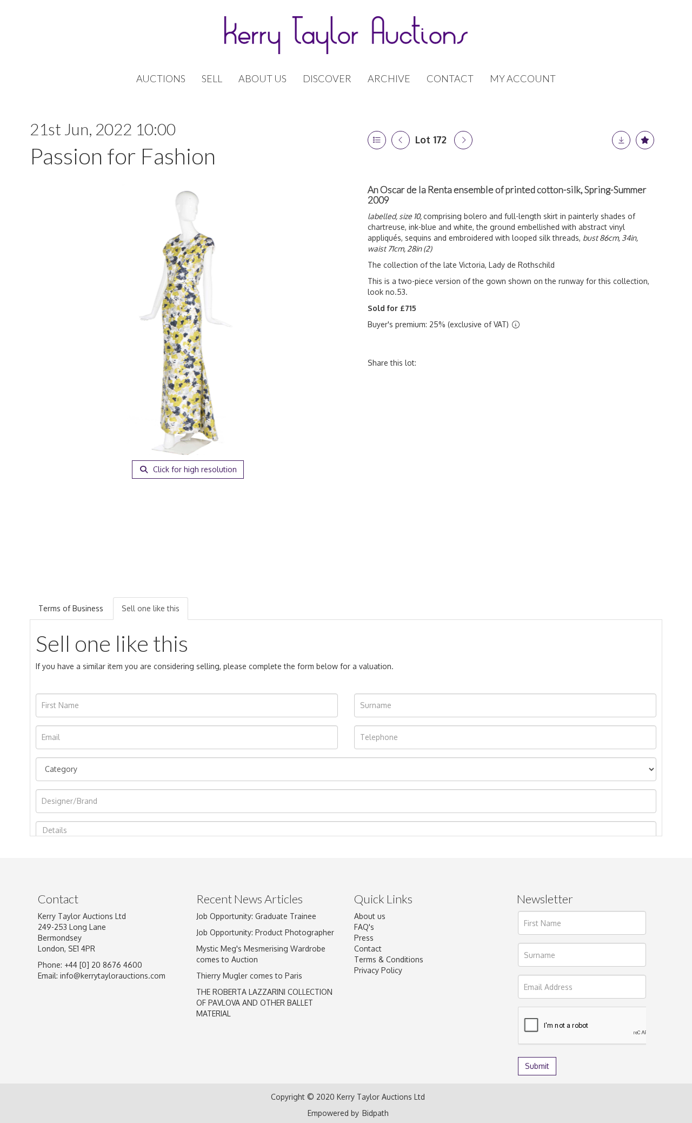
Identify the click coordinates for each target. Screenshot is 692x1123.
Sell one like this (150, 608)
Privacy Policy (378, 970)
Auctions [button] (160, 78)
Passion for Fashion (123, 155)
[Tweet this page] (457, 362)
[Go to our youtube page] (432, 1021)
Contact (450, 78)
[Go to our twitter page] (387, 1021)
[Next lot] (463, 140)
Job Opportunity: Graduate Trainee (256, 916)
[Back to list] (377, 140)
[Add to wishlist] (645, 140)
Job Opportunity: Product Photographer (265, 932)
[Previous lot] (400, 140)
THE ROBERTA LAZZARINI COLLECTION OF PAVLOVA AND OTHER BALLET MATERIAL (264, 1002)
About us (369, 916)
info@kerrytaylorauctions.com (112, 975)
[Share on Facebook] (434, 362)
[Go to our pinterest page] (409, 1021)
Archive (389, 78)
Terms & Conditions (388, 959)
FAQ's (364, 927)
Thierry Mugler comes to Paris (249, 975)
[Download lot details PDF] (621, 140)
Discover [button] (327, 78)
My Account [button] (523, 78)
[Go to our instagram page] (501, 362)
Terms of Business (70, 608)
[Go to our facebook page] (364, 1021)
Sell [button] (212, 78)
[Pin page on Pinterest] (479, 362)
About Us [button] (262, 78)
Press (364, 937)
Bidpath (375, 1113)
